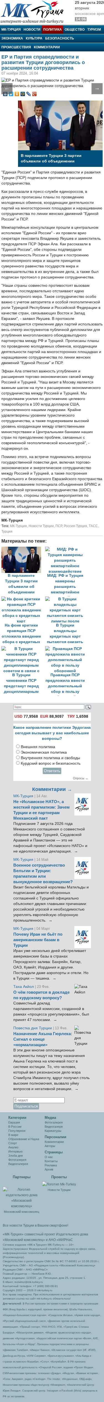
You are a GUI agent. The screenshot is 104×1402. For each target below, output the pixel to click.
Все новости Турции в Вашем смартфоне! (35, 1225)
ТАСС (93, 526)
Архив (49, 1169)
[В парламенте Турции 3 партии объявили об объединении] (23, 549)
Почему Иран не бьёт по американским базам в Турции (37, 940)
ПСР (58, 526)
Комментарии (47, 47)
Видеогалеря (54, 1126)
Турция (6, 531)
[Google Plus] (34, 94)
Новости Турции (41, 526)
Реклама (51, 1165)
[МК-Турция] (34, 11)
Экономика (12, 38)
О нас (49, 1157)
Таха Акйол (23, 987)
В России (14, 1126)
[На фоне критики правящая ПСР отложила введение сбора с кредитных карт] (23, 599)
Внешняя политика (38, 747)
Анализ (13, 1147)
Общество (75, 29)
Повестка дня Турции (33, 1028)
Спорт (12, 1143)
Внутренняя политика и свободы (50, 758)
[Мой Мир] (23, 94)
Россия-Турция (75, 526)
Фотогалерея (17, 1159)
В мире (13, 1135)
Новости (32, 29)
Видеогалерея (18, 1164)
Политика (52, 29)
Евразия (14, 1122)
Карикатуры (53, 1130)
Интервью (15, 1151)
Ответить (52, 771)
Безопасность (59, 38)
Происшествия (16, 47)
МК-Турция (11, 29)
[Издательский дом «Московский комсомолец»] (21, 1195)
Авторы (50, 1146)
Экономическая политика (44, 752)
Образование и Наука (23, 1139)
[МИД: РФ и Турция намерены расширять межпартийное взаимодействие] (66, 549)
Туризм (94, 29)
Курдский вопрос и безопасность (50, 763)
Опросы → (80, 778)
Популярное (17, 1130)
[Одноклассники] (17, 94)
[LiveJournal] (29, 94)
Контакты (51, 1161)
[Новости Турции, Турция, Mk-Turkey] (59, 1184)
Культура (34, 38)
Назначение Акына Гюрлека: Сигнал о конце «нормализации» (42, 1039)
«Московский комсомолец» (24, 1240)
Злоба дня (15, 1155)
